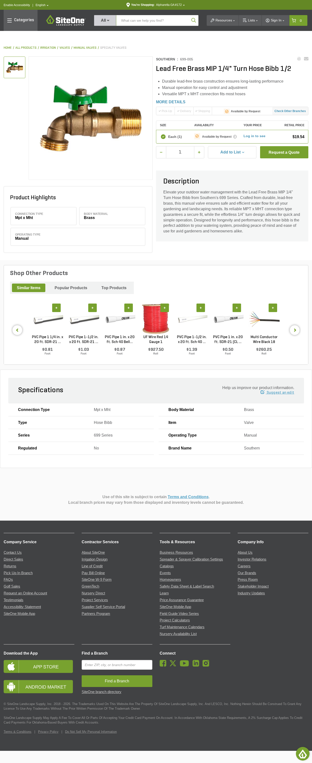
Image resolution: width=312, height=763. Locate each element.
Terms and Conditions (188, 497)
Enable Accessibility (17, 5)
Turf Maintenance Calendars (182, 627)
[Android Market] (39, 687)
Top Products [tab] (114, 288)
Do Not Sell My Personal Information (91, 732)
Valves (64, 48)
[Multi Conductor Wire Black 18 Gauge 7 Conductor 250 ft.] (264, 319)
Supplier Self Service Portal (103, 607)
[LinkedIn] (197, 665)
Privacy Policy (48, 732)
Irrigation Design (94, 559)
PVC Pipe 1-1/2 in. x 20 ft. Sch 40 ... (192, 339)
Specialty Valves (113, 48)
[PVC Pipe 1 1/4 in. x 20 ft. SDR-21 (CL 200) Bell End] (47, 319)
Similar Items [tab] (28, 288)
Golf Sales (12, 586)
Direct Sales (13, 559)
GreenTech (90, 586)
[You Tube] (186, 665)
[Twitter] (174, 665)
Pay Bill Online (93, 573)
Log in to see (254, 136)
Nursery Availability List (178, 634)
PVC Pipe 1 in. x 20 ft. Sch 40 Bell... (120, 339)
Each (175, 137)
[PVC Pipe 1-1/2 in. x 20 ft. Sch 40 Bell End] (191, 319)
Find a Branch (95, 653)
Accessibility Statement (22, 607)
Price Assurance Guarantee (182, 600)
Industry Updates (251, 593)
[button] (42, 5)
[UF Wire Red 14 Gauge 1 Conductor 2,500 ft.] (155, 319)
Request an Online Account (25, 593)
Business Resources (176, 552)
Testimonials (13, 600)
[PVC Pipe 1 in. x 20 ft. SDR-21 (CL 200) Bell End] (228, 319)
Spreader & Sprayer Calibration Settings (191, 559)
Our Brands (247, 573)
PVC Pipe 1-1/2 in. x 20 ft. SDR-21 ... (83, 339)
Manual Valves (85, 48)
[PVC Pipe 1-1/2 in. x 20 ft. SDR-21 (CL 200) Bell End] (83, 319)
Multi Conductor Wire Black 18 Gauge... (264, 339)
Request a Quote (284, 152)
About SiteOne (93, 552)
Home (8, 48)
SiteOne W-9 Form (97, 580)
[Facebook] (164, 665)
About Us (245, 552)
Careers (244, 566)
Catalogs (167, 566)
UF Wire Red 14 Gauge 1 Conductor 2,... (155, 339)
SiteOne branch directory (101, 692)
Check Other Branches (290, 111)
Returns (10, 566)
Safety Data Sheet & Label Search (187, 586)
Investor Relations (252, 559)
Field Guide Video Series (179, 614)
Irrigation (48, 48)
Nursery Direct (93, 593)
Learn (164, 593)
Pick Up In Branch (18, 573)
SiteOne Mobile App (19, 614)
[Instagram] (207, 665)
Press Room (248, 580)
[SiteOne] (66, 25)
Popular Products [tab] (71, 288)
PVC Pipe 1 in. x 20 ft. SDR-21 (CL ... (228, 339)
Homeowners (170, 580)
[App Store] (39, 666)
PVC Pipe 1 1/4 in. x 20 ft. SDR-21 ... (47, 339)
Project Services (95, 600)
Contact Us (13, 552)
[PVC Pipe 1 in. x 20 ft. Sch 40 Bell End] (119, 319)
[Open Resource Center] (303, 754)
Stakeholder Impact (253, 586)
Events (165, 573)
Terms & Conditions (17, 732)
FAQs (8, 580)
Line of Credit (92, 566)
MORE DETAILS (170, 102)
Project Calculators (175, 620)
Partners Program (96, 614)
